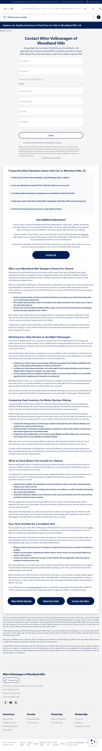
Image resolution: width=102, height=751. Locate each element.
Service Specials (33, 722)
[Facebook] (5, 702)
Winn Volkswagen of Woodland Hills (9, 743)
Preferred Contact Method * (31, 79)
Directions (78, 722)
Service (31, 714)
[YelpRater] (15, 702)
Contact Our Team (80, 601)
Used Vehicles (8, 719)
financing (84, 234)
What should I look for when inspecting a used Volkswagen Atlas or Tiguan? (41, 177)
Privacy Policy (46, 158)
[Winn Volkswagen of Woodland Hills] (9, 8)
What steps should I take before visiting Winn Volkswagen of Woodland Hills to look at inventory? (49, 201)
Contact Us (51, 255)
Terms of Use (56, 158)
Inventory (8, 714)
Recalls (62, 743)
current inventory (35, 587)
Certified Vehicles (9, 722)
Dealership (81, 714)
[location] (61, 1)
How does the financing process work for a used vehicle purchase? (37, 209)
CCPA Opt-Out (55, 743)
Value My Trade (56, 722)
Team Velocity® (79, 743)
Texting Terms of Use (82, 726)
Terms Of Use (30, 743)
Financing (56, 714)
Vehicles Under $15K (10, 726)
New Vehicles (8, 730)
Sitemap (36, 743)
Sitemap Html (42, 743)
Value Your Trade (51, 601)
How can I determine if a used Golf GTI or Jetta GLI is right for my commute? (41, 185)
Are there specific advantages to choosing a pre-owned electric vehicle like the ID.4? (44, 193)
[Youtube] (10, 702)
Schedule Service (33, 719)
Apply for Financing (58, 719)
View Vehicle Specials (21, 601)
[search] (100, 8)
